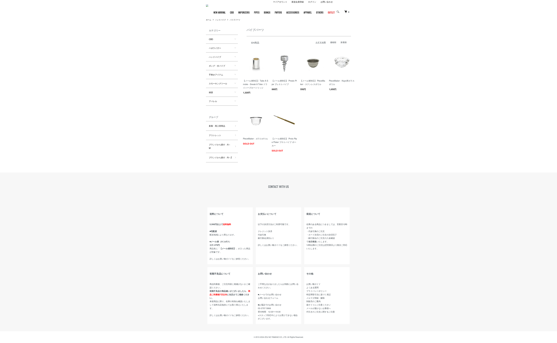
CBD (232, 12)
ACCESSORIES (292, 12)
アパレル (213, 101)
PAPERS (278, 12)
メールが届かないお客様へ (318, 308)
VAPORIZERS (244, 12)
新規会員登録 (298, 1)
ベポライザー (215, 48)
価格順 (333, 42)
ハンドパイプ (220, 19)
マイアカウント (280, 1)
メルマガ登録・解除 (315, 297)
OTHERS (319, 12)
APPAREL (308, 12)
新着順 (344, 42)
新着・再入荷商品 (217, 125)
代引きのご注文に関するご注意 (320, 311)
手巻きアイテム (216, 74)
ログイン (312, 1)
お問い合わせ (327, 1)
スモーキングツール (218, 83)
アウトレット (215, 135)
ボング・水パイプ (217, 65)
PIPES (256, 12)
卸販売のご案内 (313, 301)
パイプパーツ (235, 19)
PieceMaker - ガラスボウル (255, 138)
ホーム (208, 19)
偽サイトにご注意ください (318, 304)
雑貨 (211, 92)
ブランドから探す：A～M (219, 146)
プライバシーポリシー (316, 290)
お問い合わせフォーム (268, 297)
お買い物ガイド (225, 258)
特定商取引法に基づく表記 (318, 294)
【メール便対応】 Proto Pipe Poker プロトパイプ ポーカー (284, 142)
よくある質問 (312, 287)
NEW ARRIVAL (220, 12)
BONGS (267, 12)
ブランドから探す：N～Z (220, 157)
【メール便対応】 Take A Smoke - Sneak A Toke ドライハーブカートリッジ (255, 84)
